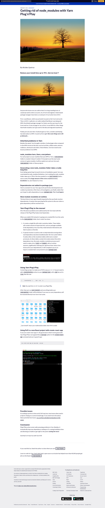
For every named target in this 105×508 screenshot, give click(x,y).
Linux (54, 479)
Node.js (54, 483)
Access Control (83, 476)
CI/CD (81, 479)
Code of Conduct (67, 504)
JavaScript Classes (84, 483)
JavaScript (55, 474)
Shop (45, 504)
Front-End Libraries (57, 485)
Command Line (83, 474)
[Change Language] (92, 1)
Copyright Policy (88, 504)
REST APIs (55, 472)
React (67, 479)
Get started (36, 456)
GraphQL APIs (56, 476)
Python (81, 481)
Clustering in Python (57, 487)
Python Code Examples (85, 485)
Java (81, 477)
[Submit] (1, 1)
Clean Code (68, 472)
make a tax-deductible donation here (27, 486)
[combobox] (16, 1)
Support (48, 504)
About (29, 504)
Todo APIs (68, 483)
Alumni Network (34, 504)
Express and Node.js (70, 485)
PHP (67, 477)
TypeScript (82, 472)
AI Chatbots (69, 474)
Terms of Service (80, 504)
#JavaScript (31, 7)
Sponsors (53, 504)
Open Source (40, 504)
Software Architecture (71, 487)
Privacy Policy (74, 504)
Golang (67, 481)
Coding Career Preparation (58, 490)
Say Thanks (60, 448)
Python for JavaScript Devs (85, 490)
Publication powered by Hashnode (20, 504)
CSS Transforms (69, 476)
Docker (54, 481)
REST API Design (56, 477)
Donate (101, 1)
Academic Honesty (59, 504)
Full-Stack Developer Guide (72, 490)
